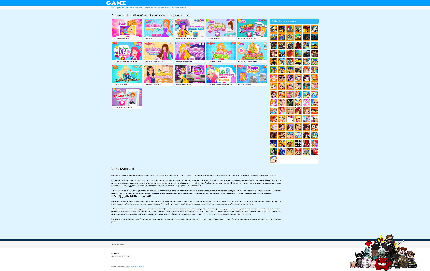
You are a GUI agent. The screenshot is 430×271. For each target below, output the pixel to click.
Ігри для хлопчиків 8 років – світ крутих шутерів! (274, 70)
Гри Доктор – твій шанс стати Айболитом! (274, 102)
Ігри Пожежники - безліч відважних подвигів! (306, 62)
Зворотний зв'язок (118, 244)
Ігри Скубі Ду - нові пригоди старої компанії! (290, 143)
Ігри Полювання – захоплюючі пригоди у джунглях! (282, 62)
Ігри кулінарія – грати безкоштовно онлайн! (282, 94)
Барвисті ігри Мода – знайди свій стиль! (282, 111)
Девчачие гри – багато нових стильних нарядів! (290, 127)
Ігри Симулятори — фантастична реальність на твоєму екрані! (290, 29)
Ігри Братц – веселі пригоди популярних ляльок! (306, 111)
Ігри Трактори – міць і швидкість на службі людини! (306, 53)
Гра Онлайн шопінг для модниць (190, 29)
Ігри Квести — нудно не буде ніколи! (298, 53)
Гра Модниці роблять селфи (252, 29)
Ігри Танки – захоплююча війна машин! (282, 37)
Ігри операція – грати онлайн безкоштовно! (306, 86)
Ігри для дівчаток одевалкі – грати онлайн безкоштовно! (314, 70)
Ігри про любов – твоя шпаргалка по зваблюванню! (282, 127)
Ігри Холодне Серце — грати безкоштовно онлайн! (298, 78)
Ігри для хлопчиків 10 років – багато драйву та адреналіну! (290, 70)
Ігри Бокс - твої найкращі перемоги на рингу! (314, 53)
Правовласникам (137, 266)
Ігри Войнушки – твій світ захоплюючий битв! (314, 29)
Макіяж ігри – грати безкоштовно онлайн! (298, 86)
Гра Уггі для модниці (252, 75)
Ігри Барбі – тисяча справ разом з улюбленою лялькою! (274, 78)
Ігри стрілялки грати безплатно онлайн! (290, 45)
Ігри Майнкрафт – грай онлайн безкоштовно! (274, 29)
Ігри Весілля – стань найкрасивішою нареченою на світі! (314, 102)
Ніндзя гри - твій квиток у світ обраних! (306, 37)
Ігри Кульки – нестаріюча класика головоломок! (314, 143)
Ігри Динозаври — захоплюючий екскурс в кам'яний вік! (282, 143)
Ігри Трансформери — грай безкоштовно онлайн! (282, 151)
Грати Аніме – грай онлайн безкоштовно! (290, 135)
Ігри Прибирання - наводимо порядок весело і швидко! (298, 94)
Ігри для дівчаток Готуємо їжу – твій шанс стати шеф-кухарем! (314, 78)
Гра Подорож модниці (127, 75)
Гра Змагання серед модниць (127, 98)
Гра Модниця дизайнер (221, 52)
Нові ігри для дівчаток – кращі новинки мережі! (274, 119)
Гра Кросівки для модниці (158, 75)
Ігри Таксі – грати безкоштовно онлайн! (314, 45)
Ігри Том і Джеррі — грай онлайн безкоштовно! (306, 151)
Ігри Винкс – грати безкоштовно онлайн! (306, 70)
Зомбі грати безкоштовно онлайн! (298, 29)
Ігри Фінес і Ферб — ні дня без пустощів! (274, 160)
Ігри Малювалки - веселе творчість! (314, 94)
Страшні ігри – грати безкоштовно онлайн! (314, 37)
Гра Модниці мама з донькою (252, 52)
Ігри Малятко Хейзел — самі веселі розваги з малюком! (274, 86)
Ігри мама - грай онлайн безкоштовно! (298, 102)
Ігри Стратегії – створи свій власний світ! (290, 37)
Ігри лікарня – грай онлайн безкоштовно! (282, 86)
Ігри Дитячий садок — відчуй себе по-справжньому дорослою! (274, 111)
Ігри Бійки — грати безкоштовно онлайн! (274, 37)
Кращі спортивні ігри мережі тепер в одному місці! (274, 62)
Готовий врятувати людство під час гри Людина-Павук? (306, 143)
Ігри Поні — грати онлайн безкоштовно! (290, 78)
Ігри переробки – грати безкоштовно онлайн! (290, 94)
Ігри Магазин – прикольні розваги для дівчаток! (306, 119)
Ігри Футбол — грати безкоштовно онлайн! (274, 151)
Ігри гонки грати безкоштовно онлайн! (282, 29)
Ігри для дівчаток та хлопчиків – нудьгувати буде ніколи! (314, 111)
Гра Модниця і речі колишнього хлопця (221, 75)
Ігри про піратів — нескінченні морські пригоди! (274, 135)
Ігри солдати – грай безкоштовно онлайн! (274, 45)
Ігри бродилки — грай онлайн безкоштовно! (306, 135)
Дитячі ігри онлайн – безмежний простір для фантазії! (298, 135)
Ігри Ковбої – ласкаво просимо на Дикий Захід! (282, 135)
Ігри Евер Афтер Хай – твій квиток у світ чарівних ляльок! (306, 78)
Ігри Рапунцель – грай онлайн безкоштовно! (290, 86)
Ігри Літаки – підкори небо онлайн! (306, 45)
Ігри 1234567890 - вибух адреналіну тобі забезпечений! (298, 143)
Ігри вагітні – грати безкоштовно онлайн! (306, 102)
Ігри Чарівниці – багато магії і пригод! (298, 111)
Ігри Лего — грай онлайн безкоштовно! (306, 29)
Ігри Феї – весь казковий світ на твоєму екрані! (282, 102)
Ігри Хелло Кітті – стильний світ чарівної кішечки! (290, 119)
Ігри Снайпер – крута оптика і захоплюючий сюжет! (282, 45)
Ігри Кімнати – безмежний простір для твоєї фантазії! (290, 102)
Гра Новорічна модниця (190, 75)
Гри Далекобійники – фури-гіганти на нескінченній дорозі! (298, 45)
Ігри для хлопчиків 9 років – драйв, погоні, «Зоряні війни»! (282, 70)
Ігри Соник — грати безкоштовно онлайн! (274, 143)
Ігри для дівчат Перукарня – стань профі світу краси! (306, 94)
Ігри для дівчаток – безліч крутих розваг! (306, 127)
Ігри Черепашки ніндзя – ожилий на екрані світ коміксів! (314, 135)
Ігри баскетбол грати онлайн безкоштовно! (290, 53)
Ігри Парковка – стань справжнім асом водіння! (298, 62)
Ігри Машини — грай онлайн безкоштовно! (298, 37)
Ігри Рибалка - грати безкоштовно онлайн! (282, 53)
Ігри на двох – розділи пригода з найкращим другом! (314, 127)
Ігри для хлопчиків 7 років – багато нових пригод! (314, 62)
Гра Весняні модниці (221, 29)
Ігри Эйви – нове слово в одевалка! (298, 127)
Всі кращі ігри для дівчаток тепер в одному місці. (314, 119)
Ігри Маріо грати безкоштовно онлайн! (298, 151)
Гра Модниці (158, 29)
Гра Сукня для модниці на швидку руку (127, 52)
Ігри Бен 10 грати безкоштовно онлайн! (290, 151)
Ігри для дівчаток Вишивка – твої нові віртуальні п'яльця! (282, 119)
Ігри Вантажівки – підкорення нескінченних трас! (298, 70)
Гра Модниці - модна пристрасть (158, 52)
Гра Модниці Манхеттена (190, 52)
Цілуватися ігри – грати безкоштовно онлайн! (314, 86)
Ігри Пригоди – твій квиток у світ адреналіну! (274, 53)
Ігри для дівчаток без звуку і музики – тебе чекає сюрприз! (298, 119)
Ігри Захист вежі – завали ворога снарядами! (290, 62)
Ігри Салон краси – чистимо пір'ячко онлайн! (274, 127)
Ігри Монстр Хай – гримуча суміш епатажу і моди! (282, 78)
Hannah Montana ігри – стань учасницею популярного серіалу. (290, 111)
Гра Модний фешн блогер (127, 29)
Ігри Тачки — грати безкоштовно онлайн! (314, 151)
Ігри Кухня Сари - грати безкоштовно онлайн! (274, 94)
